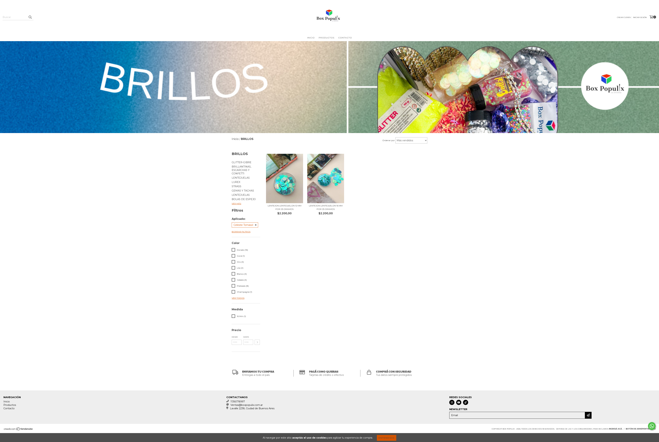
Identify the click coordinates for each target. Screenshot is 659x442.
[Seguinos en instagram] (451, 402)
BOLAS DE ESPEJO (244, 199)
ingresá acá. (615, 429)
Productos (326, 37)
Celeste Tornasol (243, 224)
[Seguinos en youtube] (458, 402)
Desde (235, 337)
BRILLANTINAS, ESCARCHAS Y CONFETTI (241, 170)
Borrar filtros (241, 231)
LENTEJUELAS (241, 177)
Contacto (345, 37)
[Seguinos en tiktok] (465, 402)
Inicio (311, 37)
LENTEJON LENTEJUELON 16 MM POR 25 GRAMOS (326, 207)
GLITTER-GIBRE (241, 162)
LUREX (236, 182)
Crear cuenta (624, 17)
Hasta (246, 337)
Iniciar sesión (640, 17)
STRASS (236, 186)
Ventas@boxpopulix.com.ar (246, 405)
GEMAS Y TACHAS (243, 190)
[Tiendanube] (18, 430)
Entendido (387, 438)
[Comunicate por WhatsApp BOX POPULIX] (652, 426)
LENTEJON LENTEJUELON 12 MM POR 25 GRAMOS (284, 207)
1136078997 (237, 401)
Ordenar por (388, 140)
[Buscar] (30, 17)
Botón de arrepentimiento (641, 429)
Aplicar (257, 342)
